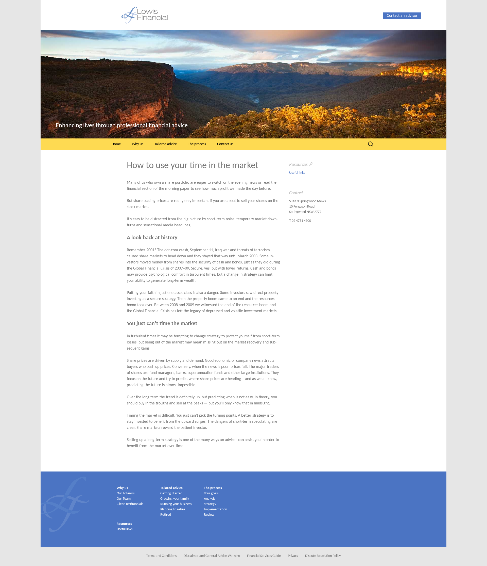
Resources (124, 524)
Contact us (225, 144)
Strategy (210, 504)
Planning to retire (172, 509)
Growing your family (174, 499)
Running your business (176, 504)
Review (209, 515)
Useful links (297, 173)
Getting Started (171, 493)
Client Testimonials (130, 504)
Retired (165, 515)
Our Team (124, 499)
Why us (137, 144)
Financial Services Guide (264, 556)
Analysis (209, 499)
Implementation (215, 509)
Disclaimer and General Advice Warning (212, 556)
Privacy (293, 556)
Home (116, 144)
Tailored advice (165, 144)
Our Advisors (125, 493)
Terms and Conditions (161, 556)
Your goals (211, 493)
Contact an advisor (402, 16)
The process (197, 144)
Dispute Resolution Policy (323, 556)
